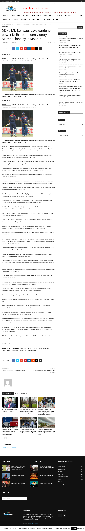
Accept (74, 528)
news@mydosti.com (34, 523)
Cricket (8, 348)
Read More (80, 528)
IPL (26, 348)
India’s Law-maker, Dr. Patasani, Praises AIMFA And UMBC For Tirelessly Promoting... (47, 476)
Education (35, 15)
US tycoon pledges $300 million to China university (44, 371)
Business (5, 15)
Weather (47, 19)
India (22, 348)
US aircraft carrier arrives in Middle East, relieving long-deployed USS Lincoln (69, 80)
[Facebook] (79, 1)
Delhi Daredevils (15, 348)
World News (36, 19)
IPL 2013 (30, 348)
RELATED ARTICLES (8, 393)
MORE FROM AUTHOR (21, 393)
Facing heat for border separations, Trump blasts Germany (17, 476)
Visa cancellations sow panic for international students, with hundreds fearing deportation (28, 411)
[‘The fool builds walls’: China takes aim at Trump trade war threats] (6, 484)
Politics (68, 15)
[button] (81, 16)
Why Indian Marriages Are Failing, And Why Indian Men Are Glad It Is (70, 53)
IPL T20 (35, 348)
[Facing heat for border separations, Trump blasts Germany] (6, 476)
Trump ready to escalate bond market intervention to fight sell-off (69, 73)
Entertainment (48, 15)
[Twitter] (82, 1)
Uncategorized (9, 24)
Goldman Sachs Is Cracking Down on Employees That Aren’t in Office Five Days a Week (28, 431)
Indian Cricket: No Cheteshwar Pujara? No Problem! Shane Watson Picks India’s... (18, 468)
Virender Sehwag (32, 350)
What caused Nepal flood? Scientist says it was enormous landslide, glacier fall (70, 46)
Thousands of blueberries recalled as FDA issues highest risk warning (70, 96)
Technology (24, 19)
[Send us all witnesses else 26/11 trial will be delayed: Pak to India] (34, 468)
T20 (25, 350)
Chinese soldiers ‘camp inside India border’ (13, 370)
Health (59, 15)
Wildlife (56, 19)
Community (16, 15)
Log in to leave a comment (9, 447)
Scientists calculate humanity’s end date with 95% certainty (71, 102)
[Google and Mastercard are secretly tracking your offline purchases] (34, 484)
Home (3, 24)
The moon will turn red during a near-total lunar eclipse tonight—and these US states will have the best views (71, 38)
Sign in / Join (17, 1)
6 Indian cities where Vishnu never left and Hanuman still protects (70, 66)
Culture (26, 15)
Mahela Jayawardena (44, 348)
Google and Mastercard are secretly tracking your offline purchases (46, 483)
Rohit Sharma (15, 350)
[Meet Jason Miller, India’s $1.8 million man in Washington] (10, 402)
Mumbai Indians (6, 350)
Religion (5, 19)
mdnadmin (6, 42)
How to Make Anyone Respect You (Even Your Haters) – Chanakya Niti (70, 60)
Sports (14, 19)
